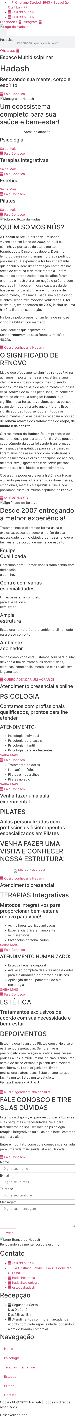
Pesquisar (7, 40)
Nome (4, 1162)
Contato (10, 1395)
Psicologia (12, 1358)
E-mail (5, 1175)
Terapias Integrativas (20, 1367)
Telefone (6, 1188)
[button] (3, 32)
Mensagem (8, 1202)
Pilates (9, 1386)
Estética (10, 1376)
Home (8, 1349)
